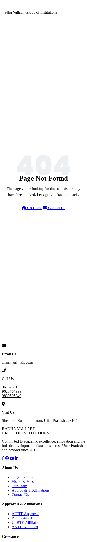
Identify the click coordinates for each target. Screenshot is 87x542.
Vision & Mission (25, 481)
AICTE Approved (25, 514)
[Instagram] (7, 458)
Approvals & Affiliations (30, 490)
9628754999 (11, 391)
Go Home (34, 208)
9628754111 (11, 387)
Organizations (22, 477)
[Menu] (82, 10)
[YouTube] (12, 458)
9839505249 (11, 396)
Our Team (19, 486)
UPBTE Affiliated (25, 522)
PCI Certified (22, 518)
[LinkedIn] (16, 458)
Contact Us (56, 208)
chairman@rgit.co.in (17, 362)
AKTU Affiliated (25, 527)
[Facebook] (3, 458)
